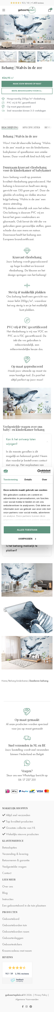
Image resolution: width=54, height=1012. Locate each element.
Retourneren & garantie (16, 860)
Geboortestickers (12, 944)
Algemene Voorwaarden (27, 999)
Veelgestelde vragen (14, 866)
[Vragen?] (27, 763)
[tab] (10, 127)
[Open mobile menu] (4, 10)
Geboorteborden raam (15, 931)
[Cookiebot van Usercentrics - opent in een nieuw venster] (38, 471)
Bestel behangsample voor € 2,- (27, 91)
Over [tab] (44, 479)
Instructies (7, 899)
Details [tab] (28, 479)
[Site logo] (27, 10)
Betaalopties (9, 847)
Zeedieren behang (38, 680)
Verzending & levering (15, 854)
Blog (5, 893)
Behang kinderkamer (18, 680)
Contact (6, 873)
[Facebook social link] (22, 1006)
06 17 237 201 (27, 779)
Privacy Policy (41, 995)
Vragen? (27, 771)
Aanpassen (25, 538)
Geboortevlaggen (12, 938)
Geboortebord (10, 919)
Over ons (7, 886)
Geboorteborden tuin (14, 925)
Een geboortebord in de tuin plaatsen (24, 905)
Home (4, 680)
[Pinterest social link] (31, 1006)
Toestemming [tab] (10, 479)
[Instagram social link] (26, 1006)
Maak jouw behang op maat (27, 84)
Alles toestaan (27, 530)
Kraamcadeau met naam (17, 950)
